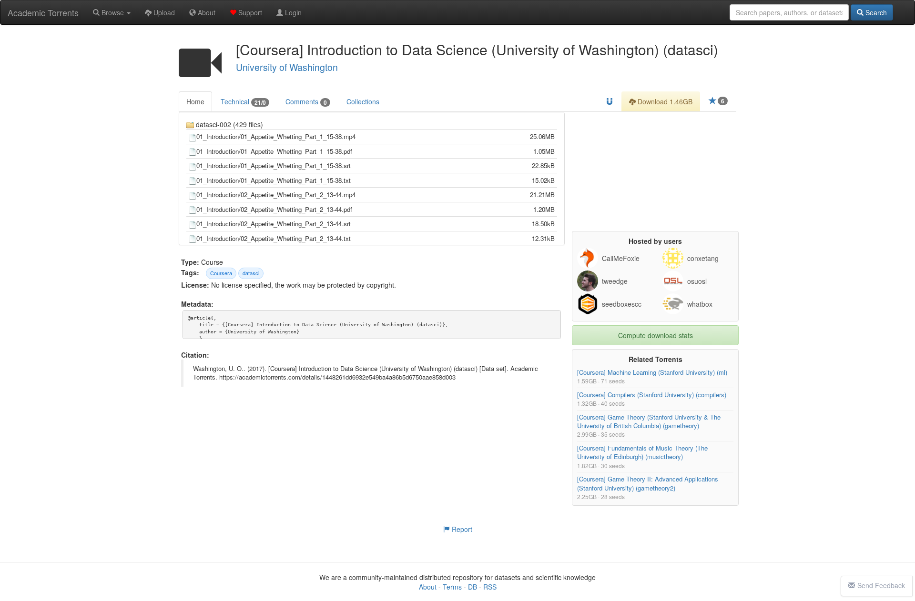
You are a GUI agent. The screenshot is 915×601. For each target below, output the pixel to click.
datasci (251, 273)
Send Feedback (881, 585)
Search (875, 12)
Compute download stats (655, 335)
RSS (490, 586)
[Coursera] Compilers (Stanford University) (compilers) (651, 394)
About (205, 12)
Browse (113, 12)
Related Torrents (655, 359)
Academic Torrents (43, 12)
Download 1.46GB (664, 101)
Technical (243, 102)
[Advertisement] (655, 171)
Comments (306, 102)
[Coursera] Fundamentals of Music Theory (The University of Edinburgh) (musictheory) (642, 452)
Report (461, 529)
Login (292, 12)
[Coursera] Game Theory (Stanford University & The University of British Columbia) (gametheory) (649, 421)
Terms (452, 586)
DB (472, 586)
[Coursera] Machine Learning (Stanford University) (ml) (652, 372)
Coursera (221, 273)
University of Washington (287, 67)
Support (249, 12)
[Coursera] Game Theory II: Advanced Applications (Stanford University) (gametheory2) (647, 483)
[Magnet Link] (609, 101)
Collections (362, 101)
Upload (163, 12)
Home (195, 101)
